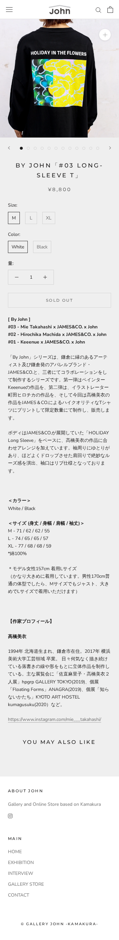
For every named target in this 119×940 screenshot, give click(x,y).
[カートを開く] (110, 9)
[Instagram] (10, 815)
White (18, 247)
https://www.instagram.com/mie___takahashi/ (54, 719)
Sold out (59, 300)
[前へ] (9, 147)
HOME (15, 852)
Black (42, 247)
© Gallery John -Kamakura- (59, 924)
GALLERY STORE (26, 884)
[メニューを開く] (9, 9)
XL (49, 218)
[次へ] (110, 147)
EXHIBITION (21, 862)
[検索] (98, 10)
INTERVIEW (20, 873)
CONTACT (18, 895)
